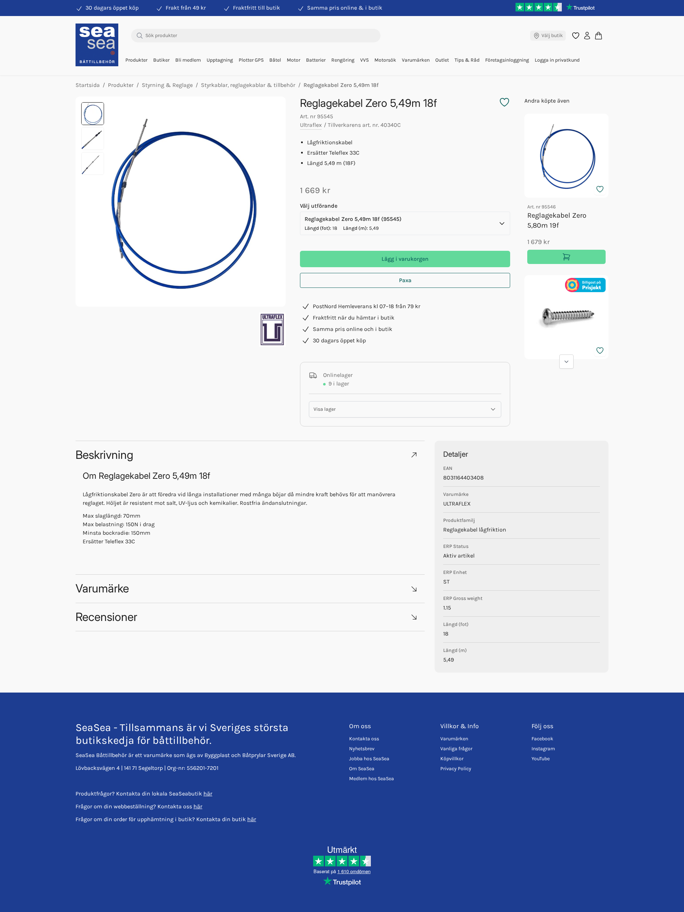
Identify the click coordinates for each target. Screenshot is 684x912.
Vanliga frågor (456, 749)
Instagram (543, 749)
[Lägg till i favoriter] (600, 189)
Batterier (316, 60)
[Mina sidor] (587, 35)
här (207, 793)
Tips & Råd (467, 60)
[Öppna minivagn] (598, 35)
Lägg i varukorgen (405, 258)
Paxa (405, 280)
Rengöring (342, 60)
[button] (250, 455)
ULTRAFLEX (457, 503)
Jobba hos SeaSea (369, 759)
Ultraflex (311, 124)
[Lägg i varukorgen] (566, 257)
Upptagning (220, 60)
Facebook (542, 739)
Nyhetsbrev (361, 749)
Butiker (161, 60)
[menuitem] (136, 60)
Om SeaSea (361, 769)
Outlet (442, 60)
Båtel (275, 60)
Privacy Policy (455, 769)
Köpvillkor (451, 759)
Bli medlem (188, 60)
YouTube (541, 759)
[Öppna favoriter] (575, 35)
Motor (293, 60)
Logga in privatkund (557, 60)
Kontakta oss (364, 739)
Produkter (136, 60)
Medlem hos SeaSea (371, 779)
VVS (364, 60)
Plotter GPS (251, 60)
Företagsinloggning (507, 60)
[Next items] (566, 361)
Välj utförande (318, 205)
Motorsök (385, 60)
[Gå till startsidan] (97, 45)
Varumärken (416, 60)
